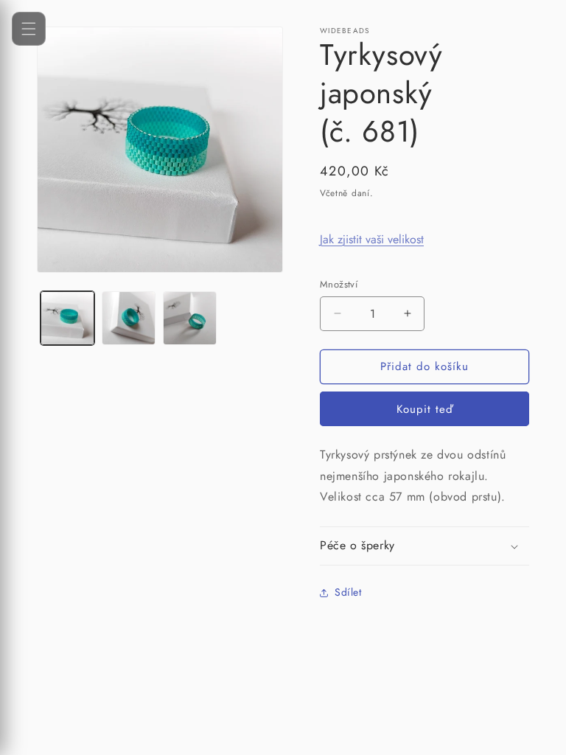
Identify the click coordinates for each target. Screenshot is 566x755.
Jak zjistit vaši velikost (372, 239)
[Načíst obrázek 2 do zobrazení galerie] (129, 318)
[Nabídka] (29, 29)
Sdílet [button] (348, 592)
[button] (424, 546)
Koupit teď (424, 409)
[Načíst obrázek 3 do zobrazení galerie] (190, 318)
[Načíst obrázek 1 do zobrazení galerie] (67, 318)
